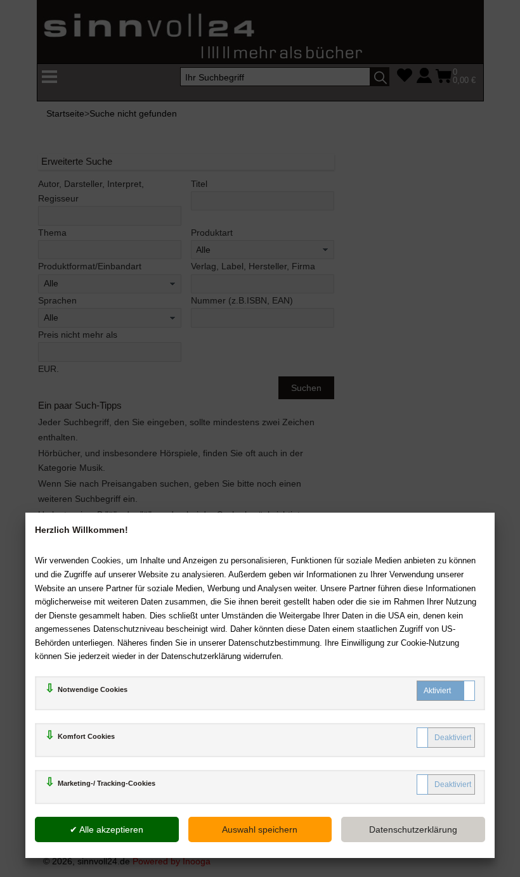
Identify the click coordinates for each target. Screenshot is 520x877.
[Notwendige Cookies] (446, 691)
